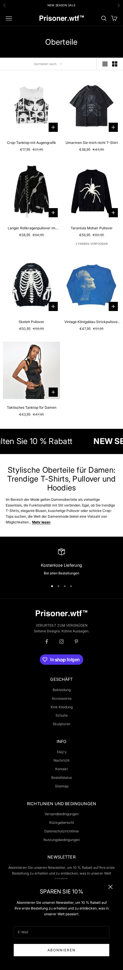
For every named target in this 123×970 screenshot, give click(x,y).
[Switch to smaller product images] (114, 64)
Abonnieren (61, 950)
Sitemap (61, 786)
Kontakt (61, 769)
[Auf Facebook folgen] (46, 641)
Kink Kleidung (62, 707)
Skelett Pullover (31, 322)
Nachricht (61, 760)
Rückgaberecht (61, 822)
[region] (61, 562)
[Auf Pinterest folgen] (76, 641)
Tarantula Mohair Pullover (92, 228)
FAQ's (61, 752)
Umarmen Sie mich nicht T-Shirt (92, 142)
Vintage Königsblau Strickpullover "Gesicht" (91, 322)
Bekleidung (62, 690)
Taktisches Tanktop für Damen (31, 407)
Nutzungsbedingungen (61, 840)
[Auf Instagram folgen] (61, 641)
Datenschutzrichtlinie (61, 831)
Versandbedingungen (62, 814)
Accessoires (62, 698)
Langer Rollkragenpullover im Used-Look (31, 228)
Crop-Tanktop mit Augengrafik (31, 142)
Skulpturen (61, 724)
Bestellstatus (61, 777)
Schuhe (61, 715)
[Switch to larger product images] (105, 64)
